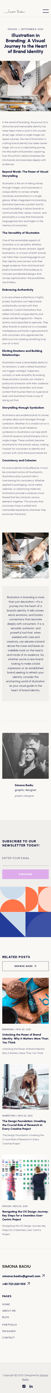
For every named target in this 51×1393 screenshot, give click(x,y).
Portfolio (9, 1324)
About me (9, 1310)
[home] (17, 11)
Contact (8, 1337)
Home (6, 1304)
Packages (9, 1331)
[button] (45, 11)
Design (12, 29)
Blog (5, 1317)
